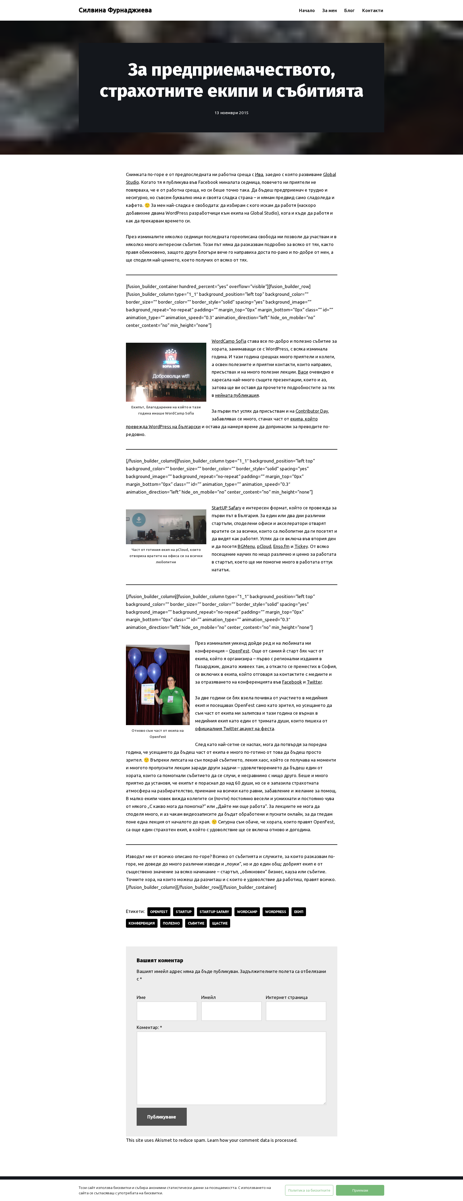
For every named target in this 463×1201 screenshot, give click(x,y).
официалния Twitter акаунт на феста (234, 728)
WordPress (275, 911)
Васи (303, 371)
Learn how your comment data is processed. (252, 1140)
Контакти (372, 10)
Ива (259, 174)
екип (298, 911)
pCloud (264, 546)
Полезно (171, 923)
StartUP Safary (226, 507)
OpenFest (239, 650)
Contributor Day (312, 410)
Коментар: (149, 1027)
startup (184, 911)
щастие (219, 923)
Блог (349, 10)
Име (141, 997)
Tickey (301, 546)
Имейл (208, 997)
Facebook (292, 681)
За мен (329, 10)
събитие (196, 923)
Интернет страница (287, 997)
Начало (307, 10)
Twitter (314, 681)
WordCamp (247, 911)
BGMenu (246, 546)
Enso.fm (281, 546)
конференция (142, 923)
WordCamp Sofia (229, 341)
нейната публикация (237, 395)
